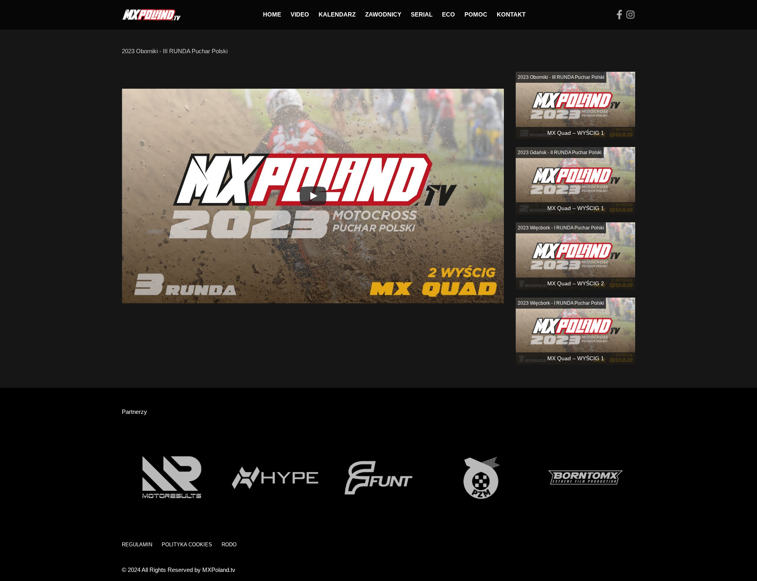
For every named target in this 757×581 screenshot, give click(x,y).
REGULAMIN (137, 544)
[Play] (313, 195)
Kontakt (511, 14)
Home (272, 14)
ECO (448, 14)
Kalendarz (337, 14)
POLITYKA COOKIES (187, 544)
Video (300, 14)
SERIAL (422, 14)
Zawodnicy (383, 14)
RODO (229, 544)
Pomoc (475, 14)
